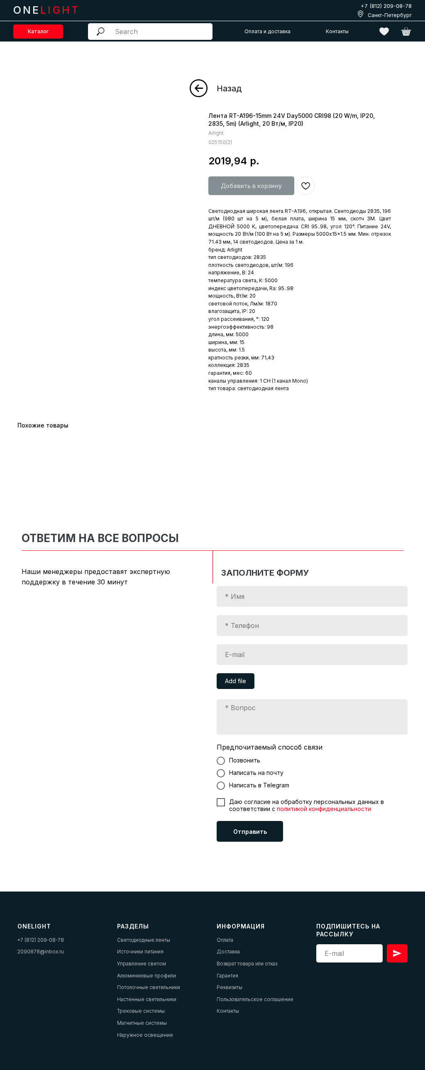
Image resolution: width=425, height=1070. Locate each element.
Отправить (250, 831)
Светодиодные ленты (143, 940)
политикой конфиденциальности (324, 808)
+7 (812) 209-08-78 (386, 5)
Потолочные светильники (148, 987)
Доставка (228, 951)
